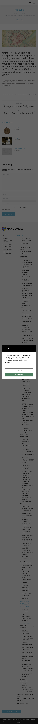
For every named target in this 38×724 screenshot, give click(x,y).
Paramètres (19, 370)
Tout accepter (19, 374)
